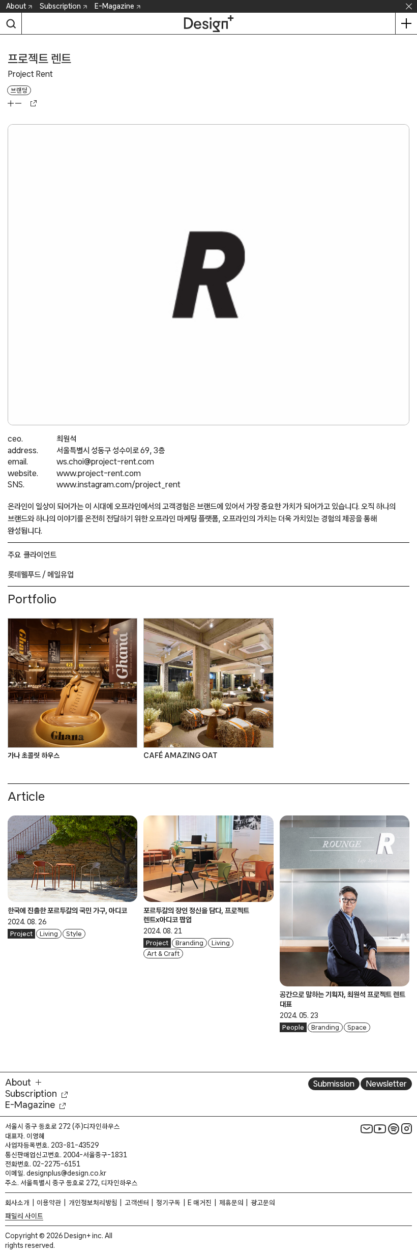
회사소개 (17, 1202)
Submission (333, 1083)
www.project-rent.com (98, 473)
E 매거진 (200, 1202)
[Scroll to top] (406, 1200)
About (16, 6)
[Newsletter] (366, 1128)
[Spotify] (393, 1128)
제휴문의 (231, 1202)
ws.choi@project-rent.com (105, 461)
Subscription (60, 6)
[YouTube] (379, 1128)
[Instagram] (406, 1128)
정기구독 (168, 1202)
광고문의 (263, 1202)
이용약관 (49, 1202)
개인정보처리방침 (93, 1202)
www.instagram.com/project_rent (118, 484)
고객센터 (137, 1202)
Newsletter (386, 1083)
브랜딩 (19, 90)
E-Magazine (114, 6)
